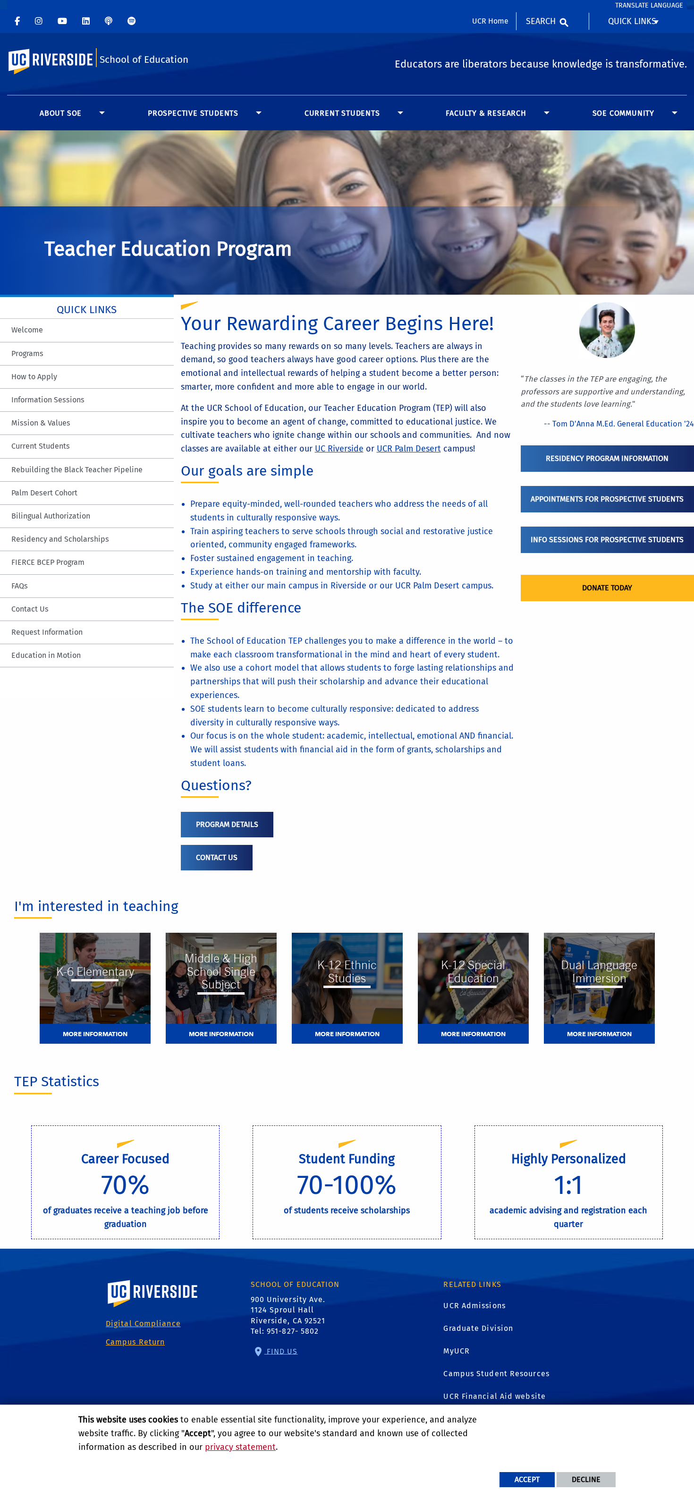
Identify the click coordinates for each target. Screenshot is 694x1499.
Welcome (27, 329)
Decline (586, 1479)
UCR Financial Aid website (494, 1396)
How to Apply (34, 376)
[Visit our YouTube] (62, 21)
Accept (527, 1479)
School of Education (144, 60)
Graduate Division (478, 1328)
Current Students (40, 446)
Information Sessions (48, 399)
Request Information (47, 632)
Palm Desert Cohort (44, 492)
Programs (27, 353)
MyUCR (456, 1350)
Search (541, 21)
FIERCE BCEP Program (48, 562)
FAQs (19, 585)
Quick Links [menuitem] (632, 21)
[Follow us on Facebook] (17, 21)
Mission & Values (40, 422)
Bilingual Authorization (50, 515)
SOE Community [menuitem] (623, 113)
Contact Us (30, 609)
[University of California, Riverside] (153, 1307)
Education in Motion (46, 655)
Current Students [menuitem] (342, 113)
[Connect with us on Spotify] (131, 21)
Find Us (281, 1350)
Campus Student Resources (496, 1373)
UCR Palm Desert (409, 448)
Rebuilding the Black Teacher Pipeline (77, 469)
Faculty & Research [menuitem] (486, 113)
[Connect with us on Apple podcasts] (108, 21)
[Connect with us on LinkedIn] (86, 21)
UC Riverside (339, 448)
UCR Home (490, 21)
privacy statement (240, 1447)
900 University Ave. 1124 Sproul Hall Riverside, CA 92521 (288, 1310)
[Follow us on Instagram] (38, 21)
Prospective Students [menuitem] (193, 113)
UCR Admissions (474, 1305)
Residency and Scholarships (60, 539)
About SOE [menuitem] (61, 113)
